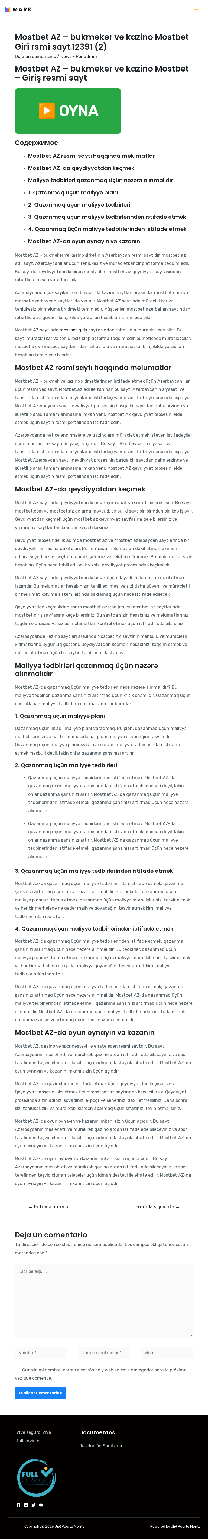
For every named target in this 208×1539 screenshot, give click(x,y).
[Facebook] (18, 1505)
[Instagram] (26, 1505)
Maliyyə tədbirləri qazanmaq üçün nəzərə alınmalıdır (100, 180)
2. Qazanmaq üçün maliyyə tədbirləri (79, 204)
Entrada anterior (49, 1206)
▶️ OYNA (68, 111)
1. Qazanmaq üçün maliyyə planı (73, 192)
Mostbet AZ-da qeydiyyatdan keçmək (81, 168)
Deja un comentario (35, 56)
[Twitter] (33, 1505)
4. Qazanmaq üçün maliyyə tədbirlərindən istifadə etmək (107, 229)
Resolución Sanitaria (100, 1445)
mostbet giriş (73, 330)
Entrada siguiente (157, 1206)
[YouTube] (41, 1505)
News (66, 56)
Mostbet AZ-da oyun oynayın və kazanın (84, 241)
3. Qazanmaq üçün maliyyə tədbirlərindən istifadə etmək (107, 217)
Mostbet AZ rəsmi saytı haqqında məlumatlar (91, 156)
